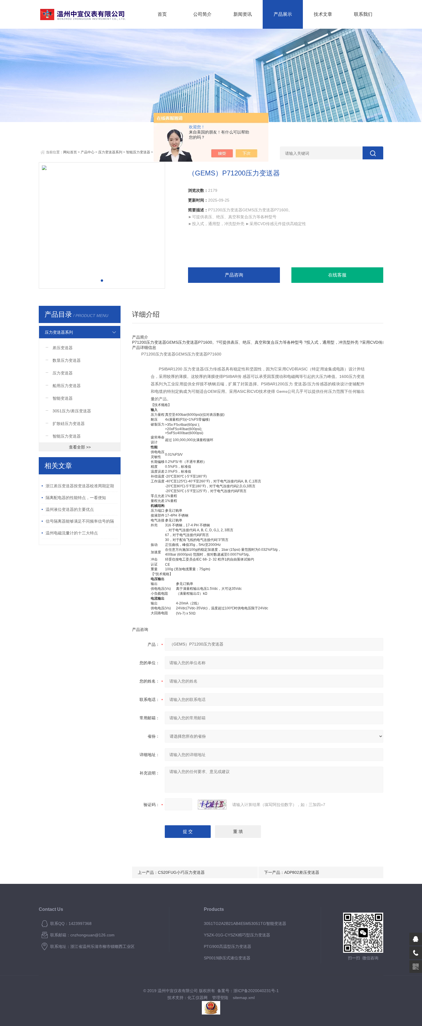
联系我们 (363, 14)
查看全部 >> (80, 447)
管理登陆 (220, 997)
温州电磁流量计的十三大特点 (72, 533)
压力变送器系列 (110, 152)
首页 (162, 14)
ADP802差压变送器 (301, 872)
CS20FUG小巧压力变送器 (181, 872)
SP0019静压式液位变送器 (227, 958)
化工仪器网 (197, 997)
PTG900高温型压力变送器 (227, 946)
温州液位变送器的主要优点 (70, 509)
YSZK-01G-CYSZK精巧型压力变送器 (237, 935)
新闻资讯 (242, 14)
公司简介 (202, 14)
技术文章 (323, 14)
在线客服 (337, 275)
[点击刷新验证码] (212, 804)
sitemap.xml (244, 997)
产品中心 (87, 152)
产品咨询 (234, 275)
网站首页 (70, 152)
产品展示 (283, 14)
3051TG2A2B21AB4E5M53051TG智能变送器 (245, 923)
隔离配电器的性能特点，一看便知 (76, 497)
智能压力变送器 (138, 152)
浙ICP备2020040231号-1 (256, 990)
